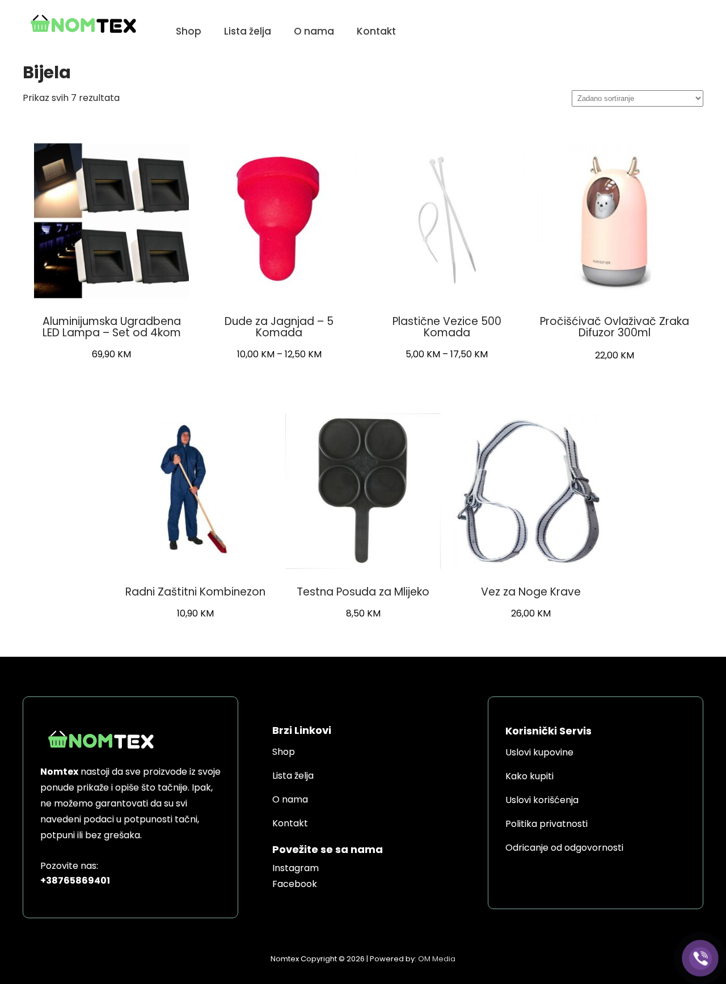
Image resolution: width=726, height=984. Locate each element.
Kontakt (376, 31)
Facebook (294, 883)
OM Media (436, 958)
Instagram (295, 868)
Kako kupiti (529, 776)
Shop (188, 31)
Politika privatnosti (546, 823)
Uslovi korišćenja (542, 799)
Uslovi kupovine (539, 752)
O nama (314, 31)
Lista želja (247, 31)
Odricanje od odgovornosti (564, 847)
